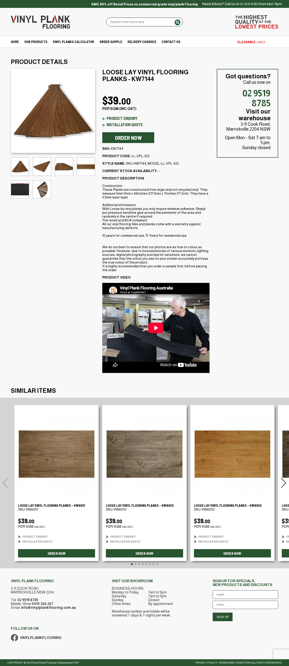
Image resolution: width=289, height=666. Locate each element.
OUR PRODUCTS (35, 42)
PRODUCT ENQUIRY (122, 118)
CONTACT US (171, 42)
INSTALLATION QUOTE (125, 124)
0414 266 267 (42, 604)
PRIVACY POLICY (206, 662)
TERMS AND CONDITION (234, 662)
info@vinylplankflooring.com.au (48, 607)
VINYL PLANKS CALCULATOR (73, 42)
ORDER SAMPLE (111, 42)
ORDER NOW (128, 137)
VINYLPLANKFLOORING (40, 638)
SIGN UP (223, 617)
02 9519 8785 (249, 4)
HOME (15, 42)
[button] (284, 483)
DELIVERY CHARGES (142, 42)
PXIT (76, 662)
